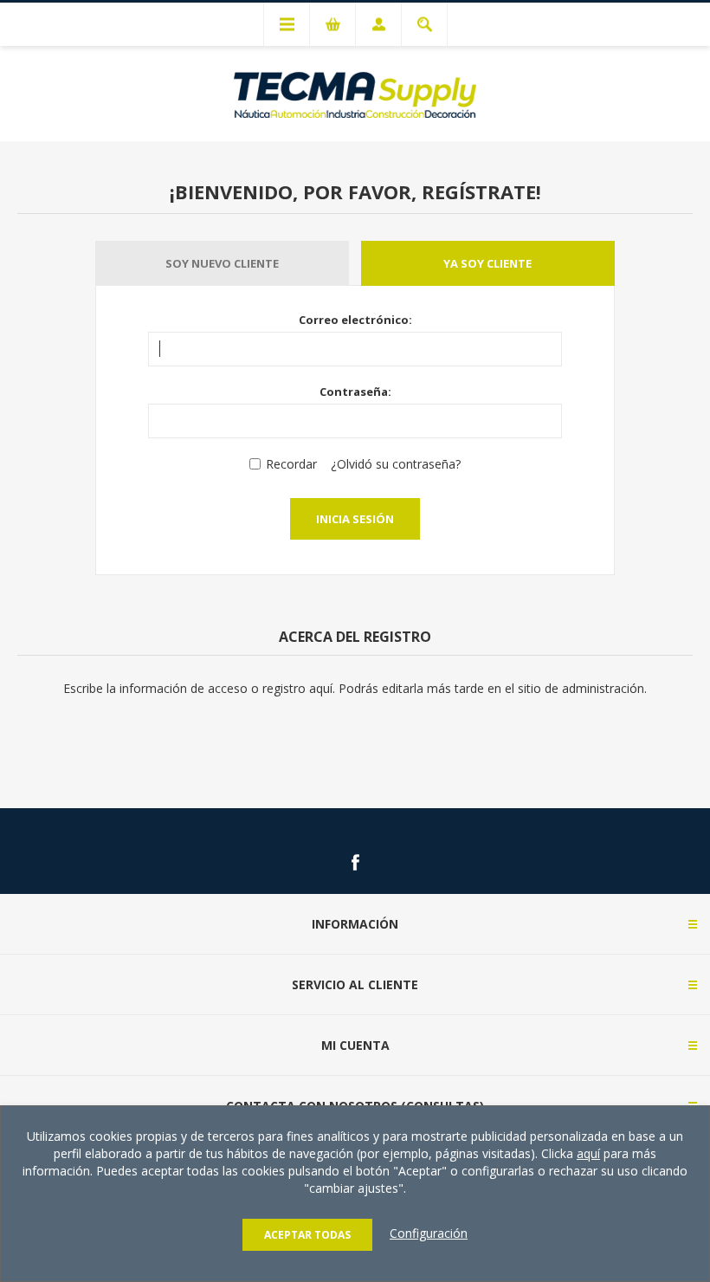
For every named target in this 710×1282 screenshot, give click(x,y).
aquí (588, 1153)
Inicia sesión (355, 519)
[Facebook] (355, 863)
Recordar (291, 464)
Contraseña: (355, 391)
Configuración (429, 1233)
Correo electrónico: (355, 319)
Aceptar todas (307, 1234)
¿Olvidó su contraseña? (396, 464)
